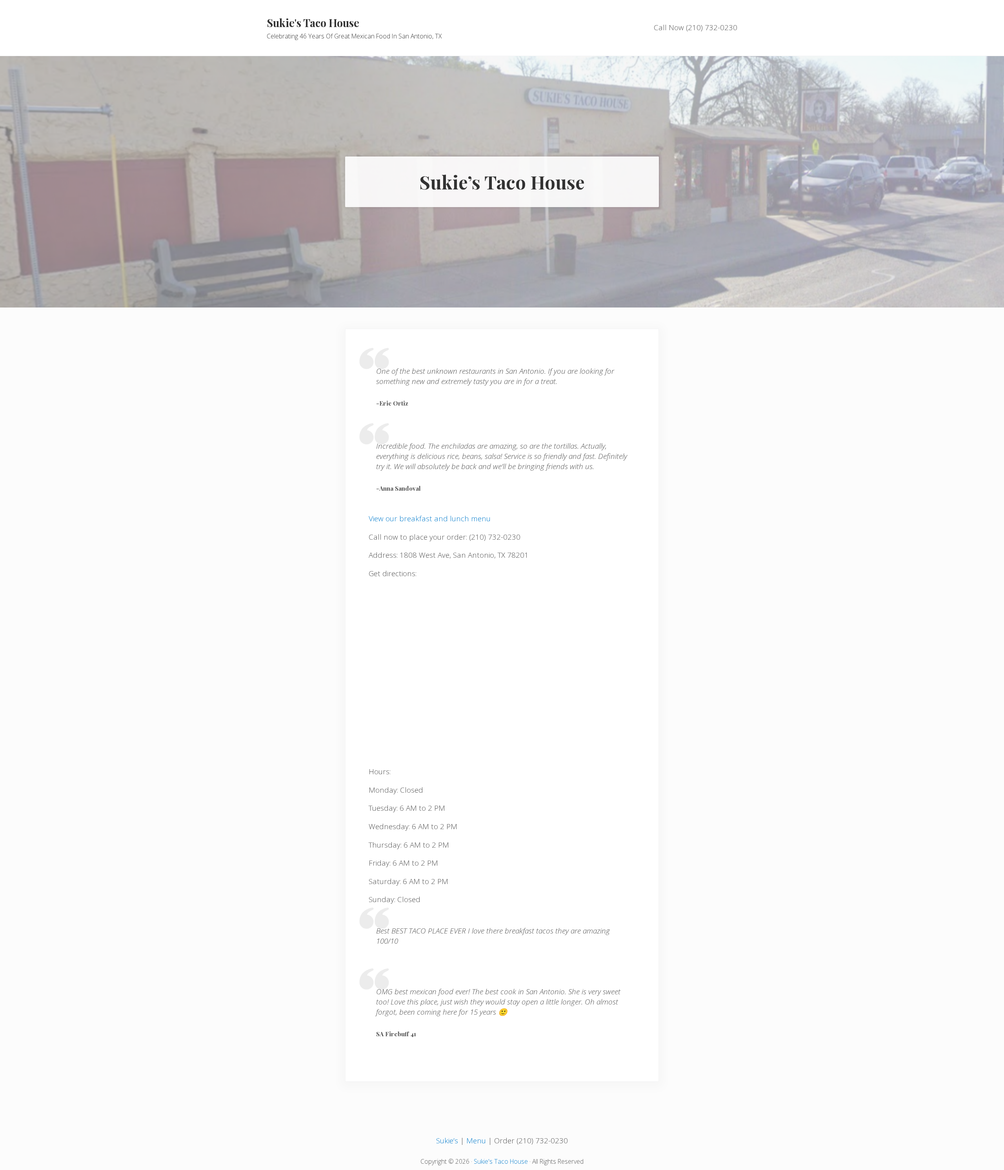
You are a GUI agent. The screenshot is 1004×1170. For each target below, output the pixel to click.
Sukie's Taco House (313, 23)
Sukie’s (447, 1140)
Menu (476, 1140)
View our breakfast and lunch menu (430, 518)
